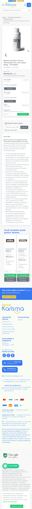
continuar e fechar (16, 506)
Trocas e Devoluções (8, 329)
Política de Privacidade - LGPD (8, 344)
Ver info (26, 80)
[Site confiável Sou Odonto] (10, 466)
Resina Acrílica (8, 19)
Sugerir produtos (9, 297)
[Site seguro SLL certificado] (10, 455)
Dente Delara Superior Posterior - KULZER (22, 250)
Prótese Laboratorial (14, 17)
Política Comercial (7, 326)
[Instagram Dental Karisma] (8, 355)
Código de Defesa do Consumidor (8, 332)
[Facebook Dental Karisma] (13, 355)
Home (4, 17)
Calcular (24, 127)
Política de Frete (7, 324)
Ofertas (20, 320)
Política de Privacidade (10, 501)
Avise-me (10, 88)
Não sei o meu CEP (11, 130)
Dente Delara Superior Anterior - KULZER (10, 250)
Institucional (6, 322)
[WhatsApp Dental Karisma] (4, 355)
